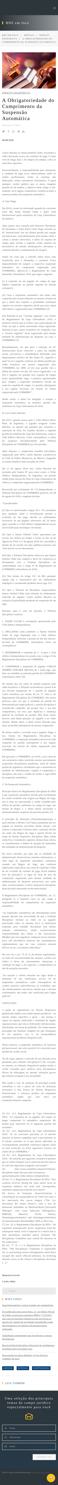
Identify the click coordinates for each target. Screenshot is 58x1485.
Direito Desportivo (16, 93)
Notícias (23, 1368)
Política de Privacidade (41, 1472)
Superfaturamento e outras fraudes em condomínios (27, 1305)
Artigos (8, 1368)
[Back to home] (14, 8)
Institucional (41, 1368)
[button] (54, 8)
